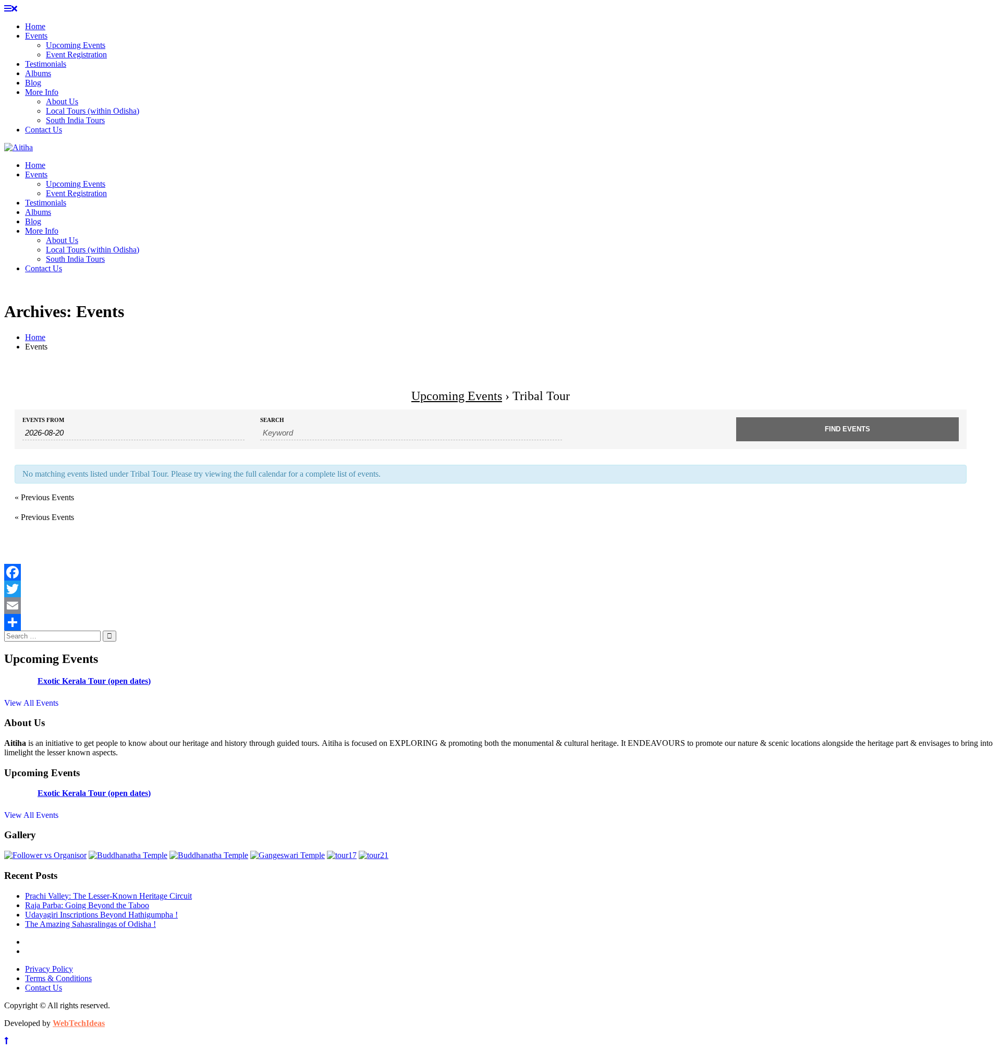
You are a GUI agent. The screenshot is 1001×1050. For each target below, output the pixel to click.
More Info (41, 92)
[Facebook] (490, 572)
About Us (62, 101)
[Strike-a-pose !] (45, 855)
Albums (38, 73)
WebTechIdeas (79, 1023)
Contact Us (43, 129)
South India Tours (75, 120)
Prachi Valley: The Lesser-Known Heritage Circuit (108, 895)
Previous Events (44, 497)
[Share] (490, 622)
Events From (43, 420)
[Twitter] (490, 589)
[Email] (490, 605)
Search (272, 420)
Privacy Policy (49, 968)
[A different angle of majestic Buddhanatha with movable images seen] (208, 855)
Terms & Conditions (58, 978)
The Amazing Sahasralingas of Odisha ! (90, 924)
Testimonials (45, 63)
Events (36, 35)
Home (35, 26)
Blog (33, 82)
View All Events (31, 702)
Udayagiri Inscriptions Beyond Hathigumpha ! (101, 914)
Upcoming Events (75, 45)
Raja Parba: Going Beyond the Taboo (87, 905)
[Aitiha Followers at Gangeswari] (287, 855)
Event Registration (76, 54)
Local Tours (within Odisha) (92, 110)
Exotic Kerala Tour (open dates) (94, 681)
